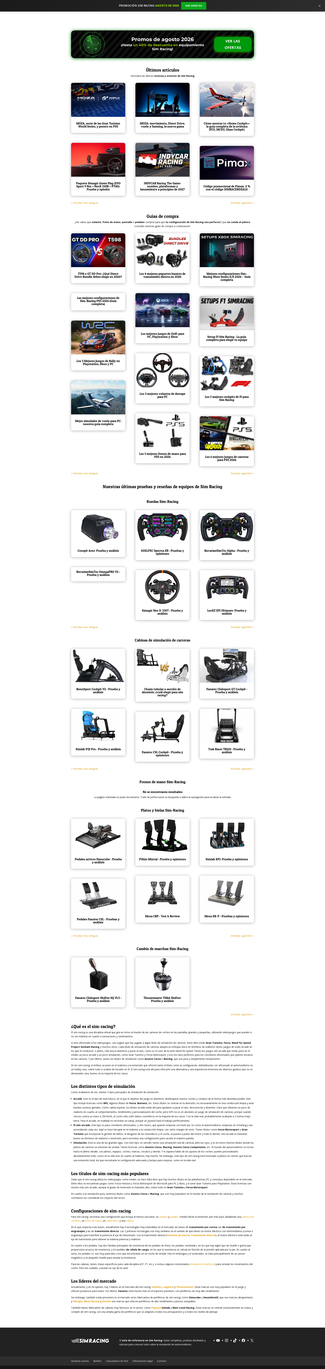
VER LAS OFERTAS (233, 44)
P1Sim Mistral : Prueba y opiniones (162, 859)
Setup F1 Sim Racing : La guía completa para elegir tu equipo (226, 338)
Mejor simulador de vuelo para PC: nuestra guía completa (98, 422)
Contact (161, 1361)
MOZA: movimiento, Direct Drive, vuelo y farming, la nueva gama (162, 125)
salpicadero (112, 1220)
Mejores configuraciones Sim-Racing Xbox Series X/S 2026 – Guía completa (227, 277)
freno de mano (93, 1220)
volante (163, 1216)
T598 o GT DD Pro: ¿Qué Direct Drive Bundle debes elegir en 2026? (98, 275)
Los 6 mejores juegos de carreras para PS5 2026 (226, 458)
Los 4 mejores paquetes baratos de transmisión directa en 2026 (162, 275)
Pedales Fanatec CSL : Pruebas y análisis (98, 920)
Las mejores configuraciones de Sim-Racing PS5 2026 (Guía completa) (98, 301)
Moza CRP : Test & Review (162, 916)
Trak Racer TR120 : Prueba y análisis (226, 750)
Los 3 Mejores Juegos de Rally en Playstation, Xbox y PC (98, 362)
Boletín (97, 1361)
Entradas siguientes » (242, 202)
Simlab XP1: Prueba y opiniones (227, 859)
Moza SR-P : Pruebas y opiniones (226, 916)
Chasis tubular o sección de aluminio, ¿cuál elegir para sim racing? (162, 692)
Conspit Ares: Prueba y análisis (98, 550)
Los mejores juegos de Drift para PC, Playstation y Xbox (162, 335)
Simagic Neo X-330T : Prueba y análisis (162, 612)
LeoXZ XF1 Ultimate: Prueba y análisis (226, 612)
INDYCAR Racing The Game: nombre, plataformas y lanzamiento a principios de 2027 (162, 186)
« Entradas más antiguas (84, 202)
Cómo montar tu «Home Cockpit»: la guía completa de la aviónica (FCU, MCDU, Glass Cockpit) (227, 126)
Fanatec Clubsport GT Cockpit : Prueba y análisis (226, 690)
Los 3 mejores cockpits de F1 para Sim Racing (227, 398)
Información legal (143, 1361)
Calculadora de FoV (117, 1361)
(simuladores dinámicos (202, 1264)
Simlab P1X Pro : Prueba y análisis (98, 749)
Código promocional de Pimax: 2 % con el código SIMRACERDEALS (226, 187)
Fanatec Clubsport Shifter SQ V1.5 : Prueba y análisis (98, 999)
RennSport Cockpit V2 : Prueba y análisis (98, 690)
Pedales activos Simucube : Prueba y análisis (98, 860)
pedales (174, 1216)
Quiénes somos (80, 1361)
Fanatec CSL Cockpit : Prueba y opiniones (162, 753)
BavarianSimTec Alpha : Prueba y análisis (226, 552)
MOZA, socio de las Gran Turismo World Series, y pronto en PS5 (98, 125)
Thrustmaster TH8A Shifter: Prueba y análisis (162, 999)
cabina (129, 1220)
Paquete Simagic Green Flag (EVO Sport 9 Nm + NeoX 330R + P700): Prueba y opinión (98, 186)
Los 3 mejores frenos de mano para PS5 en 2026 (162, 455)
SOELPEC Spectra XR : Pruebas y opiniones (162, 552)
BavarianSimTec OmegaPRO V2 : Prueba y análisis (98, 573)
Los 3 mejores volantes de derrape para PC (162, 395)
